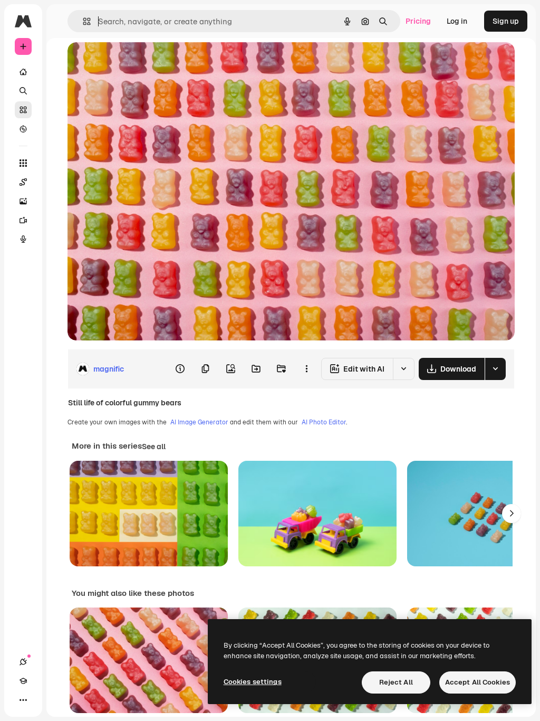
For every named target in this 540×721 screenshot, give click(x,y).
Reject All (396, 682)
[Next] (511, 513)
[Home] (23, 71)
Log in (457, 21)
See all (154, 446)
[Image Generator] (23, 201)
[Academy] (23, 680)
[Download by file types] (495, 369)
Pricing (418, 21)
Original (135, 62)
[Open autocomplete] (82, 21)
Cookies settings (253, 681)
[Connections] (23, 661)
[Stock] (23, 109)
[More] (23, 699)
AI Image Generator (199, 422)
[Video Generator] (23, 220)
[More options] (306, 369)
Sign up (506, 21)
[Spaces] (23, 182)
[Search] (23, 90)
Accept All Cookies (477, 682)
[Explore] (23, 128)
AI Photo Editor (324, 422)
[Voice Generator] (23, 239)
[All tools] (23, 163)
